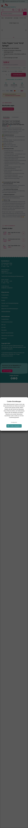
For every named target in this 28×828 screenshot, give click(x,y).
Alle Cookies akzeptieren (14, 426)
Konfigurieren (14, 422)
